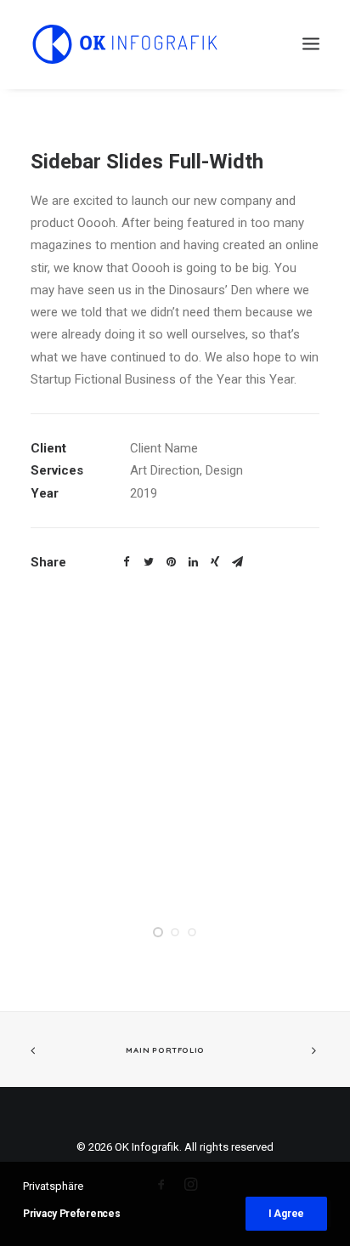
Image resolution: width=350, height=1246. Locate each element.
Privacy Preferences (71, 1214)
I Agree (286, 1214)
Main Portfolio (165, 1049)
